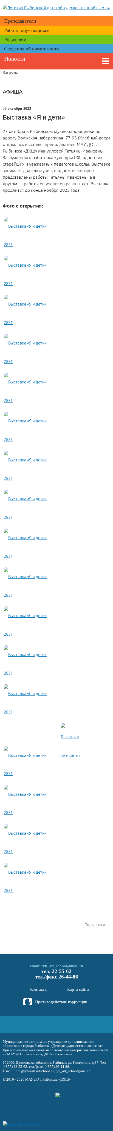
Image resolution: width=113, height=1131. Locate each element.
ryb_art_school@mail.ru (62, 966)
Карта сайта (78, 989)
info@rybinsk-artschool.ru (34, 1071)
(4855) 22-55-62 (15, 1067)
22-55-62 (62, 971)
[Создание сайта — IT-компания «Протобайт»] (22, 1124)
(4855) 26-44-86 (57, 1067)
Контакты (38, 989)
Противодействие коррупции (61, 1002)
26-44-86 (68, 977)
